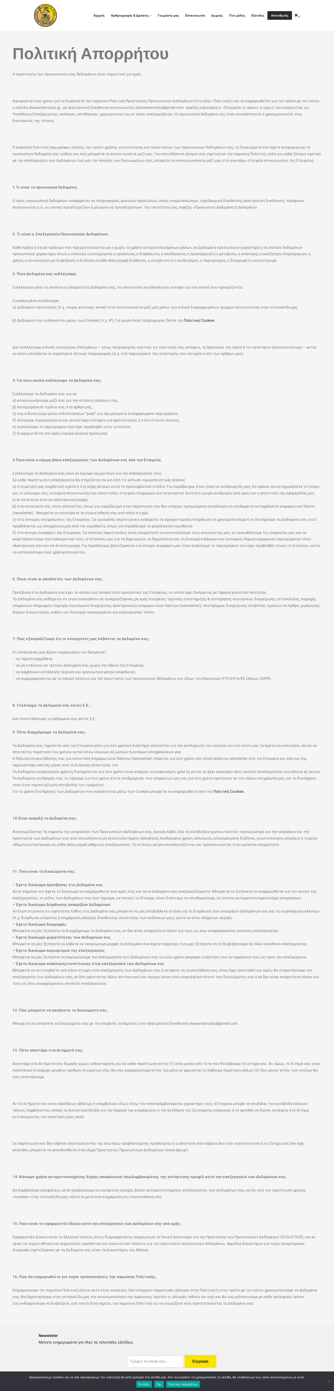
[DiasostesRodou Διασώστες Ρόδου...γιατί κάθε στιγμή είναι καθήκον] (45, 15)
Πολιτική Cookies (199, 320)
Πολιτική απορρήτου (183, 1384)
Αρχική (99, 15)
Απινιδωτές (279, 15)
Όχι (159, 1384)
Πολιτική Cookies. (229, 791)
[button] (151, 15)
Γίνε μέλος (237, 15)
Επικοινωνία (195, 15)
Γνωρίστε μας (168, 15)
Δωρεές (217, 15)
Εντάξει (144, 1384)
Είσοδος (258, 15)
